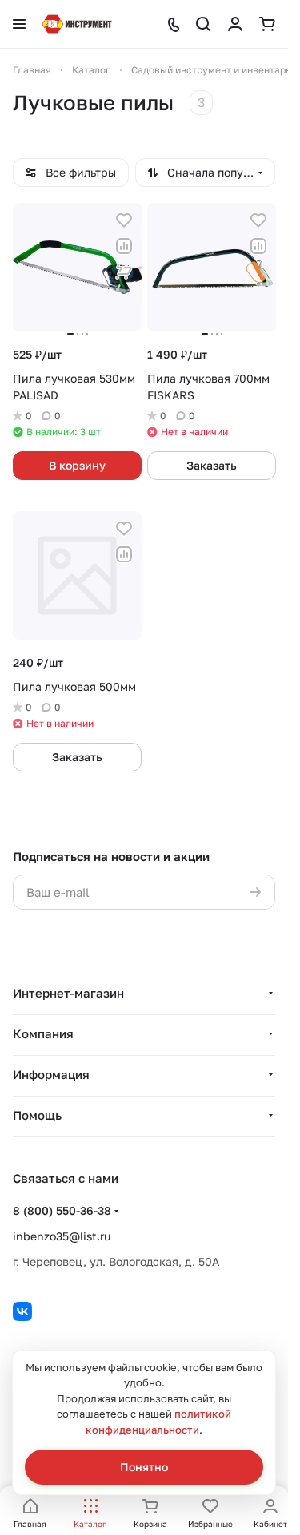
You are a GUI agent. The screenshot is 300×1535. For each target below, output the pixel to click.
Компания (43, 1033)
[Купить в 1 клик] (124, 272)
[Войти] (235, 24)
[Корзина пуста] (267, 24)
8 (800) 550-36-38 (62, 1210)
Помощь (37, 1115)
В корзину (77, 465)
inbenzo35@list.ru (61, 1236)
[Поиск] (203, 24)
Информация (51, 1074)
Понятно (144, 1467)
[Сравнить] (124, 246)
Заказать (211, 465)
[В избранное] (124, 220)
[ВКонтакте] (22, 1311)
